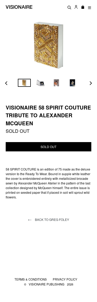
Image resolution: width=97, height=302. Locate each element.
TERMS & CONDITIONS (31, 279)
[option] (24, 83)
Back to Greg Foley (51, 219)
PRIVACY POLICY (65, 279)
